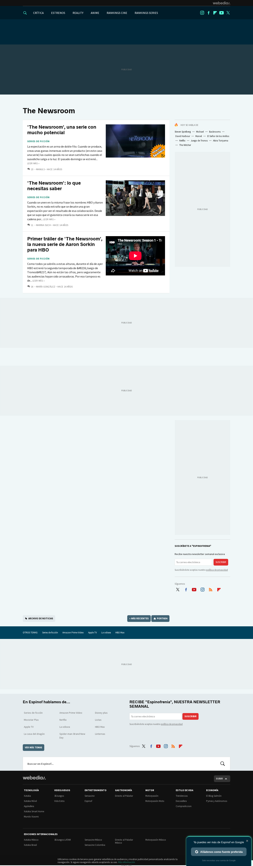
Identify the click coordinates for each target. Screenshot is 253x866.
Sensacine (89, 795)
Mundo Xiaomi (31, 816)
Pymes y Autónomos (216, 801)
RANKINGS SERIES (146, 13)
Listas (98, 719)
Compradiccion (184, 806)
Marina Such (43, 225)
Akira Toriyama (220, 140)
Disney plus (101, 712)
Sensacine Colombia (95, 845)
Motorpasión (151, 795)
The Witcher (185, 145)
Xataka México (31, 839)
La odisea (106, 632)
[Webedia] (221, 3)
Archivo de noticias (40, 618)
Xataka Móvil (30, 801)
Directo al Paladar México (124, 841)
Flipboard (215, 13)
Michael (200, 131)
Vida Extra (59, 801)
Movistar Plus (31, 719)
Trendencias (182, 795)
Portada (162, 618)
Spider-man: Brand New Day (72, 735)
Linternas (100, 734)
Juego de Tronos (199, 140)
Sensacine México (93, 839)
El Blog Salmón (214, 795)
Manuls (40, 169)
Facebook (208, 13)
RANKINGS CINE (117, 13)
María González (45, 286)
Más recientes (139, 618)
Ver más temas (33, 747)
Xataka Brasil (30, 845)
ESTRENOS (58, 13)
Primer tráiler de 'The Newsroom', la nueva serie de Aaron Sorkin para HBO (64, 244)
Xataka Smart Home (34, 811)
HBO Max (119, 632)
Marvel (198, 136)
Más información (126, 862)
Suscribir (221, 562)
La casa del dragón (34, 734)
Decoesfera (181, 801)
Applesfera (29, 806)
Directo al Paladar (124, 795)
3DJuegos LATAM (62, 839)
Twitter (228, 13)
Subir (219, 778)
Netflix (182, 140)
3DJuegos (59, 795)
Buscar (222, 763)
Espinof (88, 801)
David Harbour (182, 136)
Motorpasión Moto (154, 801)
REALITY (78, 13)
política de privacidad (217, 569)
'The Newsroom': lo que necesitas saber (54, 185)
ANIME (95, 13)
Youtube (221, 13)
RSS (211, 589)
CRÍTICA (38, 13)
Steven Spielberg (183, 131)
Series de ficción (38, 141)
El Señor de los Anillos (218, 136)
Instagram (202, 13)
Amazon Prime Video (73, 632)
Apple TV (92, 632)
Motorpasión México (155, 839)
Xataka (27, 795)
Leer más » (33, 163)
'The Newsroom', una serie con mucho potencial (61, 129)
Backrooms (215, 131)
